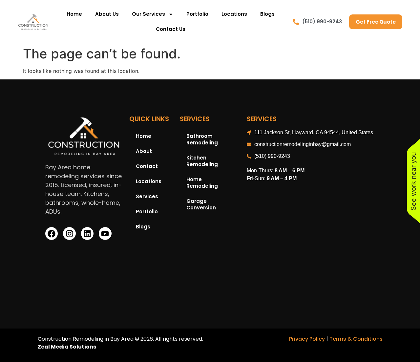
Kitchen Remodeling (202, 161)
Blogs (267, 14)
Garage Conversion (201, 204)
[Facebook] (51, 233)
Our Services (148, 14)
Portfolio (197, 14)
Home (74, 14)
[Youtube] (105, 233)
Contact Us (170, 29)
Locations (234, 14)
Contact (147, 166)
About (144, 151)
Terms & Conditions (356, 339)
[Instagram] (69, 233)
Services (147, 196)
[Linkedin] (87, 233)
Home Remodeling (202, 182)
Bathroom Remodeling (202, 139)
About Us (107, 14)
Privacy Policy (307, 339)
